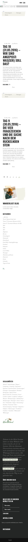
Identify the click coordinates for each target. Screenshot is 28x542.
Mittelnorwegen (12, 398)
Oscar (22, 400)
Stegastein (20, 407)
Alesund (5, 384)
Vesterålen (10, 411)
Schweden (5, 261)
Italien (4, 248)
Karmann (14, 394)
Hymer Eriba (13, 392)
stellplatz (5, 409)
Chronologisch (8, 13)
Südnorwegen (11, 409)
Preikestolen (9, 403)
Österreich (5, 257)
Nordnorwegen (6, 400)
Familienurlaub (12, 388)
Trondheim (18, 409)
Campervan (5, 386)
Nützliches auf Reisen (8, 255)
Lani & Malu (6, 251)
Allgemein (5, 232)
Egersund (5, 388)
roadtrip (5, 405)
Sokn (15, 405)
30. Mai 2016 (7, 118)
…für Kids (5, 217)
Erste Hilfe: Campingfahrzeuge (10, 242)
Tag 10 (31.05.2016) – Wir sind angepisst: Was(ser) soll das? (12, 55)
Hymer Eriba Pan (7, 394)
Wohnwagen (6, 413)
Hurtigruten (6, 392)
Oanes (18, 400)
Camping (11, 386)
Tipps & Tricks (6, 263)
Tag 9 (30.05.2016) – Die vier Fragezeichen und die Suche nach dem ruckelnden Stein (12, 132)
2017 (4, 230)
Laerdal (4, 396)
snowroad (10, 405)
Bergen (17, 384)
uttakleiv (5, 411)
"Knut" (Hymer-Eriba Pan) (9, 219)
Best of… (5, 234)
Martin (15, 43)
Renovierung (20, 403)
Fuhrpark (5, 246)
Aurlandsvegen (11, 384)
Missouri (5, 398)
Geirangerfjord (12, 390)
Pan (4, 403)
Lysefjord (14, 396)
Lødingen (20, 396)
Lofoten (9, 396)
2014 (4, 225)
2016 (4, 227)
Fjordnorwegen (20, 388)
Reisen (6, 15)
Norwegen (18, 13)
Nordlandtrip (20, 398)
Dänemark (5, 238)
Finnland (5, 244)
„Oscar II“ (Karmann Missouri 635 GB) (12, 223)
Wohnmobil (17, 411)
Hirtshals (19, 390)
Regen (14, 403)
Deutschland (6, 240)
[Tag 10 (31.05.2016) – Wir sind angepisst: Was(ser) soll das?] (14, 26)
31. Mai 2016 (7, 43)
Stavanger (14, 407)
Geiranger (5, 390)
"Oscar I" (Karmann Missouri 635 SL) (12, 221)
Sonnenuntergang (7, 407)
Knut (19, 394)
